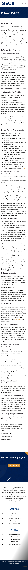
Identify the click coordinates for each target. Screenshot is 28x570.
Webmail (24, 566)
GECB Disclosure (15, 539)
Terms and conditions (15, 534)
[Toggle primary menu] (25, 3)
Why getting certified (15, 521)
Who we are (15, 513)
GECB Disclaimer (15, 542)
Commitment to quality (15, 523)
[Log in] (22, 3)
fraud (23, 168)
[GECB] (8, 3)
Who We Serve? (15, 516)
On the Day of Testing (15, 544)
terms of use (17, 319)
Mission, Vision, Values (15, 518)
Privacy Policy (15, 536)
